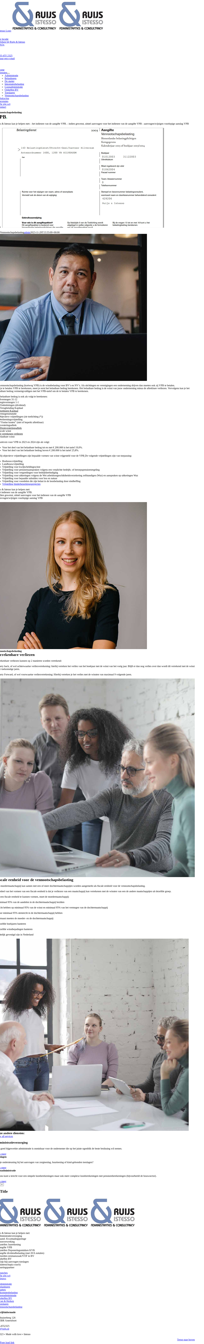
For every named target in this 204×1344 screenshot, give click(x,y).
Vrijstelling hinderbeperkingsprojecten (21, 484)
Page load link (7, 1342)
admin (27, 232)
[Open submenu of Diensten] (8, 73)
